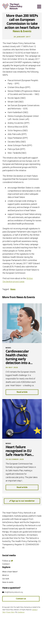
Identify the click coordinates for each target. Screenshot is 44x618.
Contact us (21, 598)
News (12, 289)
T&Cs (3, 612)
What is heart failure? (10, 572)
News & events (7, 582)
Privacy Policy (10, 612)
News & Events (22, 31)
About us (5, 575)
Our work (5, 579)
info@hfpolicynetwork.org (13, 592)
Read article (22, 392)
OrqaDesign (20, 612)
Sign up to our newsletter (23, 500)
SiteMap (34, 610)
